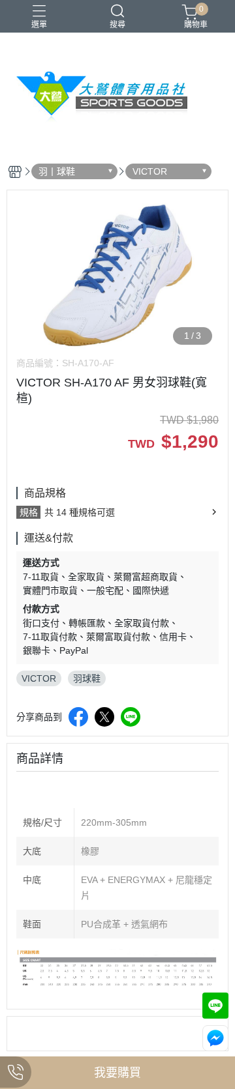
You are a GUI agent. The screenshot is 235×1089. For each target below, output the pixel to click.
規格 (29, 512)
